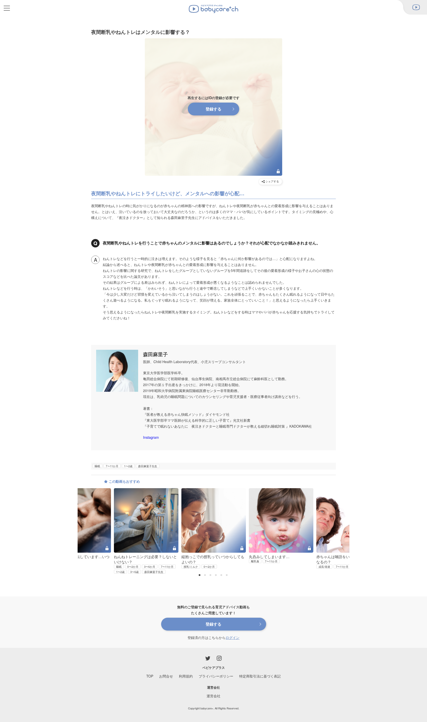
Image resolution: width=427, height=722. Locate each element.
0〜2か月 (132, 567)
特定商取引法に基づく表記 (260, 676)
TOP (149, 676)
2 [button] (205, 575)
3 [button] (211, 575)
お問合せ (166, 676)
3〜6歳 (134, 572)
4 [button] (216, 575)
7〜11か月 (112, 466)
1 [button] (200, 575)
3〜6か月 (149, 567)
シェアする (272, 181)
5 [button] (221, 575)
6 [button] (227, 575)
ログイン (232, 637)
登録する (213, 109)
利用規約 (186, 676)
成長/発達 (324, 567)
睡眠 (97, 466)
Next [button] (339, 516)
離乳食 (255, 561)
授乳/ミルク (191, 567)
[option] (213, 528)
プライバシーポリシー (216, 676)
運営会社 (213, 695)
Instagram (151, 437)
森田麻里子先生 (147, 466)
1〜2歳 (128, 466)
